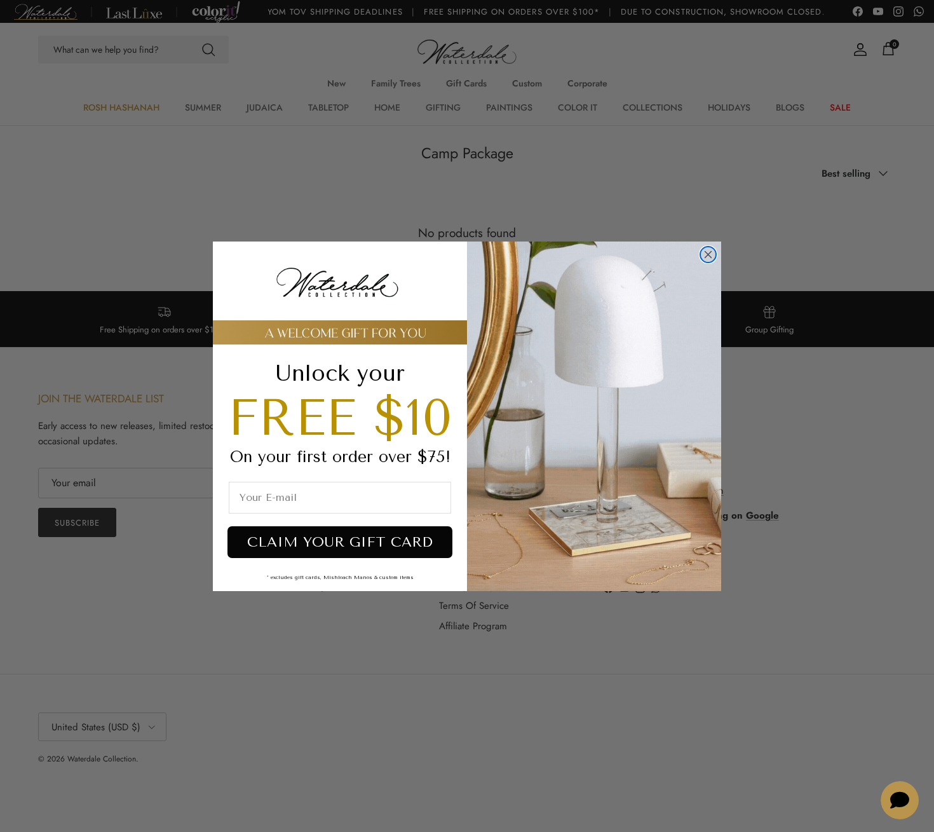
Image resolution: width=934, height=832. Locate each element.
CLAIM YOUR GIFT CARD (340, 542)
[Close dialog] (708, 255)
